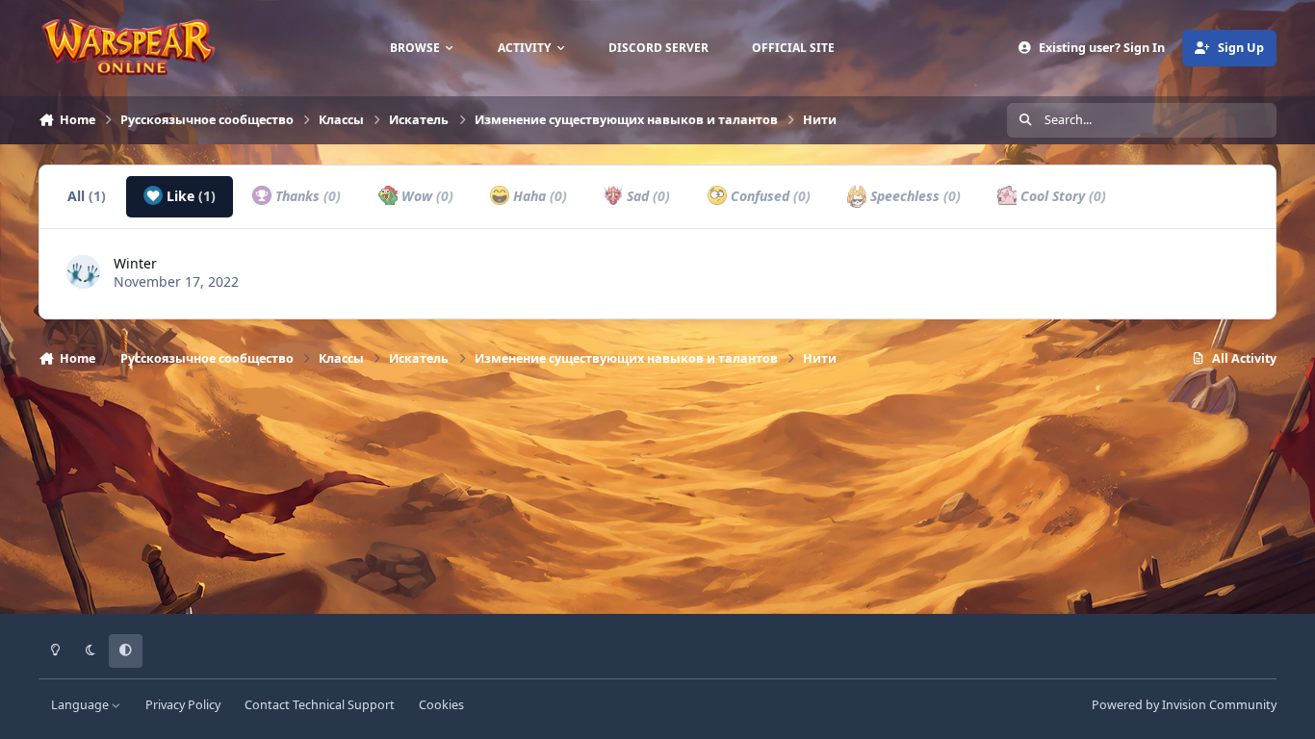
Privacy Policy (182, 705)
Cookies (441, 705)
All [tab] (86, 196)
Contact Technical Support (320, 705)
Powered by (1184, 705)
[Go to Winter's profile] (83, 272)
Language (81, 705)
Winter (135, 263)
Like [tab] (189, 196)
